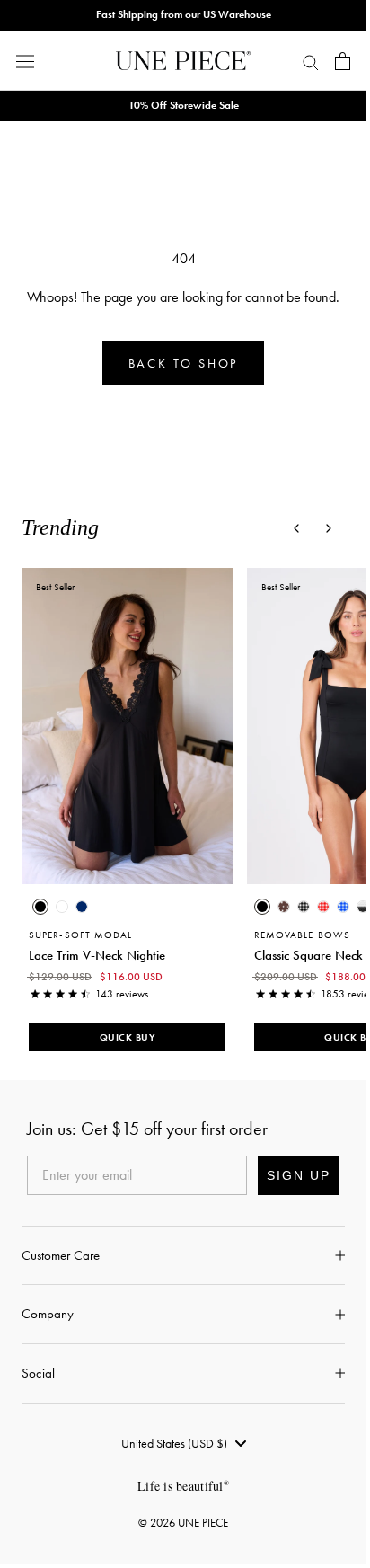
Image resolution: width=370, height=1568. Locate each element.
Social (38, 1373)
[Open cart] (342, 61)
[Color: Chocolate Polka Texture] (284, 905)
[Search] (311, 61)
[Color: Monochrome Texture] (363, 905)
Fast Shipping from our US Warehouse (183, 14)
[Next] (329, 528)
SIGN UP (298, 1175)
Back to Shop (183, 363)
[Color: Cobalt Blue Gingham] (343, 905)
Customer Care (61, 1255)
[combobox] (183, 1443)
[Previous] (296, 528)
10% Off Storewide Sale (183, 105)
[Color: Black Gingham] (303, 905)
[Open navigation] (25, 60)
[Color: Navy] (81, 905)
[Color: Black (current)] (40, 906)
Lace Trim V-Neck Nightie (97, 954)
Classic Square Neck (308, 954)
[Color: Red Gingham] (323, 905)
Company (48, 1314)
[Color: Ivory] (62, 905)
